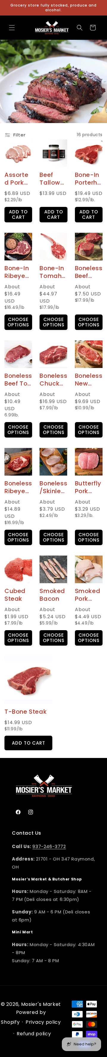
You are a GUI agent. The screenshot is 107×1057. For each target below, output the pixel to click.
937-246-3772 (49, 846)
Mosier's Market (41, 1004)
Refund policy (34, 1033)
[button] (11, 27)
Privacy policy (43, 1022)
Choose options (18, 322)
